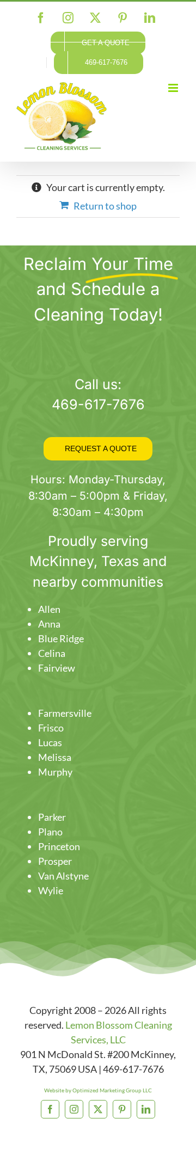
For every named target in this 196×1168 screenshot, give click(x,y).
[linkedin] (146, 1109)
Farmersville (64, 713)
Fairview (56, 668)
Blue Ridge (61, 638)
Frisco (51, 728)
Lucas (50, 742)
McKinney (61, 561)
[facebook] (50, 1109)
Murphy (55, 772)
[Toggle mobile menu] (174, 88)
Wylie (50, 890)
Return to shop (105, 206)
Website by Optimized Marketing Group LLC (98, 1090)
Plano (50, 832)
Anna (49, 624)
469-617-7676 (98, 404)
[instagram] (74, 1109)
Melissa (54, 757)
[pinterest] (122, 1109)
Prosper (55, 861)
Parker (52, 817)
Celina (51, 653)
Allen (49, 609)
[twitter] (98, 1109)
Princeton (59, 846)
